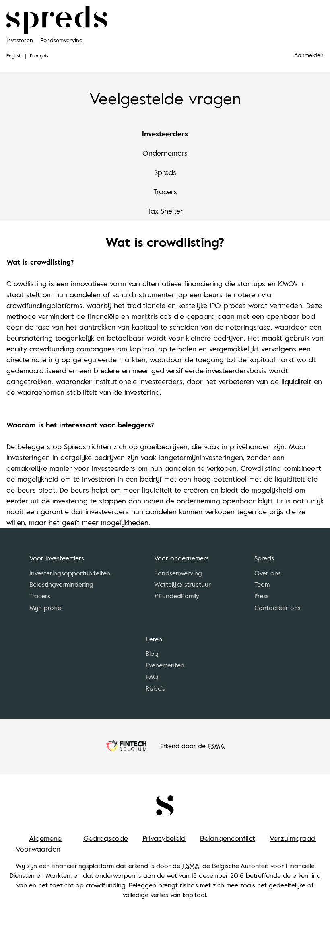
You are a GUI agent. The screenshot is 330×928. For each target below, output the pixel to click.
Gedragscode (105, 838)
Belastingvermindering (61, 584)
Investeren (19, 40)
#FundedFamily (176, 596)
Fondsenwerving (61, 40)
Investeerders (165, 133)
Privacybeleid (164, 838)
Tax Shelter (165, 210)
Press (261, 596)
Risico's (155, 688)
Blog (152, 653)
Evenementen (165, 665)
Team (262, 584)
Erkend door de (192, 746)
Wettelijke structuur (182, 584)
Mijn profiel (45, 607)
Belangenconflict (227, 838)
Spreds (165, 172)
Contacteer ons (277, 607)
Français (39, 55)
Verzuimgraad (293, 838)
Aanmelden (309, 55)
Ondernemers (165, 153)
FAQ (152, 677)
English (14, 55)
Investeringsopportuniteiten (69, 573)
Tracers (165, 191)
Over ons (267, 573)
